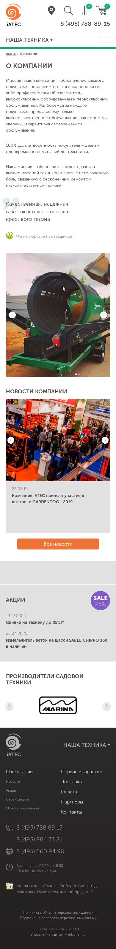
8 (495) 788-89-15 (85, 23)
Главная (11, 54)
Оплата (69, 792)
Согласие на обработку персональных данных (58, 918)
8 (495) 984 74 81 (39, 839)
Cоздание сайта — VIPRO (58, 929)
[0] (84, 10)
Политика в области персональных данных (58, 912)
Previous (12, 314)
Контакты (71, 812)
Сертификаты (17, 799)
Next (103, 314)
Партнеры (72, 802)
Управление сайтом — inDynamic (58, 934)
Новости (13, 781)
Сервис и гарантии (81, 771)
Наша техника (27, 40)
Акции (11, 790)
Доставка (71, 782)
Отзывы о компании (22, 808)
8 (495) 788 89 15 (39, 827)
